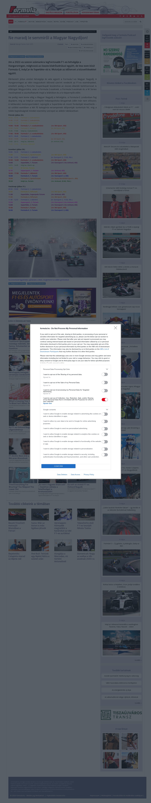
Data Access (75, 474)
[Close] (116, 328)
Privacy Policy (89, 474)
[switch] (105, 374)
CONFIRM (58, 466)
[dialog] (75, 401)
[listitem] (75, 369)
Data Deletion (62, 474)
